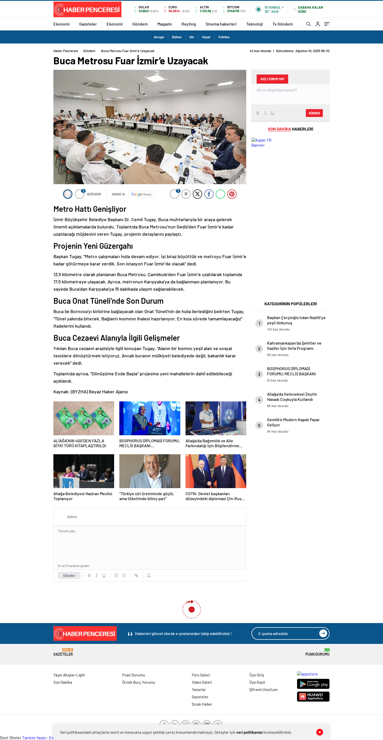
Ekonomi (61, 23)
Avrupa (159, 37)
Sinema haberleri (221, 23)
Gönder (69, 575)
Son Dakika (62, 682)
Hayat (206, 37)
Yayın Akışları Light (69, 675)
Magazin (164, 23)
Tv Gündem (283, 23)
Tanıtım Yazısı (34, 737)
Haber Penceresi (65, 51)
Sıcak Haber (202, 704)
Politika (224, 37)
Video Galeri (202, 682)
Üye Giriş (256, 675)
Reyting (189, 23)
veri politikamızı (249, 732)
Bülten (177, 37)
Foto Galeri (201, 675)
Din (191, 37)
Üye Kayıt (257, 682)
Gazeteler (88, 23)
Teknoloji (254, 23)
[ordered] (116, 575)
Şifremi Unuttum (263, 689)
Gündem (140, 23)
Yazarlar (199, 689)
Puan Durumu (317, 652)
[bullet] (123, 575)
